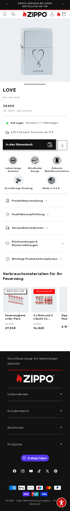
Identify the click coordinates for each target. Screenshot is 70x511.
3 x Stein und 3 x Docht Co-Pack (43, 317)
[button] (5, 14)
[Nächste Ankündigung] (63, 4)
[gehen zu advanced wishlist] (58, 14)
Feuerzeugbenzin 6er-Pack (15, 317)
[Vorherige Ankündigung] (7, 4)
